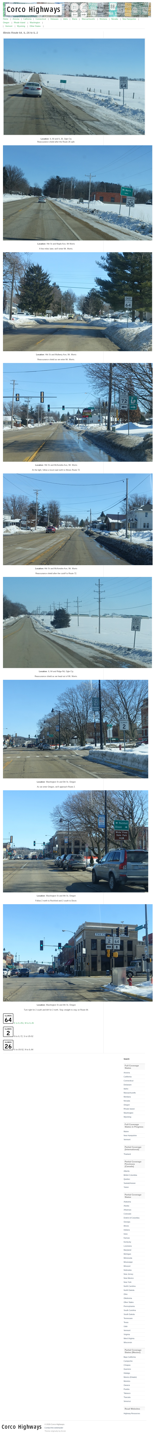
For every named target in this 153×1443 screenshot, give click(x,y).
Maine (75, 19)
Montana (104, 19)
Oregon (6, 22)
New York (127, 1282)
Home (6, 19)
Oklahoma (128, 1298)
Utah (126, 1326)
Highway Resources (132, 1413)
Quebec (127, 1179)
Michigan (127, 1254)
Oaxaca (127, 1385)
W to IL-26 (29, 1023)
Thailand (127, 1154)
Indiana (127, 1230)
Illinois (126, 1226)
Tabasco (127, 1393)
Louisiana (128, 1246)
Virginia (127, 1334)
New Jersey (128, 1274)
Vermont (9, 26)
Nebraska (128, 1270)
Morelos (127, 1381)
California (27, 19)
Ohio (126, 1294)
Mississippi (128, 1262)
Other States (35, 26)
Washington (35, 22)
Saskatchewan (130, 1183)
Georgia (127, 1222)
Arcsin (63, 1431)
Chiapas (127, 1365)
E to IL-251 (19, 1023)
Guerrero (127, 1369)
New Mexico (129, 1278)
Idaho (65, 19)
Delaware (55, 19)
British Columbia (130, 1175)
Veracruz (127, 1401)
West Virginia (129, 1338)
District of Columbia (131, 1218)
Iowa (126, 1234)
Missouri (127, 1266)
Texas (126, 1322)
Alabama (127, 1202)
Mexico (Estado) (130, 1377)
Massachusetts (89, 19)
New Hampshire (129, 19)
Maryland (127, 1250)
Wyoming (21, 26)
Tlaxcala (127, 1397)
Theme (47, 1431)
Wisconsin (128, 1342)
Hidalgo (127, 1373)
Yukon (126, 1187)
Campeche (128, 1361)
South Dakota (129, 1314)
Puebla (126, 1389)
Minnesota (128, 1258)
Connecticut (41, 19)
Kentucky (127, 1242)
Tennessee (128, 1318)
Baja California (130, 1357)
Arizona (16, 19)
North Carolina (130, 1286)
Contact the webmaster (54, 1428)
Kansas (127, 1238)
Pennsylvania (129, 1306)
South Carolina (130, 1310)
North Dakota (129, 1290)
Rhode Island (20, 22)
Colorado (127, 1214)
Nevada (114, 19)
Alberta (126, 1171)
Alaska (126, 1206)
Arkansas (127, 1210)
